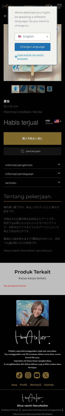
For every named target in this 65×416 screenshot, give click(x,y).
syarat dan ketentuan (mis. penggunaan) (41, 410)
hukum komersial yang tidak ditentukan (32, 414)
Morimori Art (13, 112)
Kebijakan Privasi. (10, 410)
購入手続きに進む (32, 138)
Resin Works (33, 112)
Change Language (32, 46)
